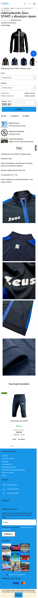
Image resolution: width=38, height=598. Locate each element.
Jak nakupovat (7, 464)
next (36, 404)
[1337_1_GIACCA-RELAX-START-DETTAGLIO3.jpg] (19, 281)
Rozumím (18, 595)
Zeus (8, 25)
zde (34, 592)
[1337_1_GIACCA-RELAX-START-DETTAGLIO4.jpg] (19, 319)
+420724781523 (12, 489)
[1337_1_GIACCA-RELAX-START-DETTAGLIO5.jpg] (19, 357)
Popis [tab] (19, 147)
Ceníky (4, 475)
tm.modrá (21, 439)
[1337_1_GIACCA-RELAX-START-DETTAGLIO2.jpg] (19, 243)
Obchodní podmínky (9, 467)
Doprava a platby (8, 473)
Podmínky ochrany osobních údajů (13, 470)
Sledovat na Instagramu (17, 575)
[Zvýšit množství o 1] (34, 103)
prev (1, 404)
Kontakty (5, 456)
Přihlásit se (8, 534)
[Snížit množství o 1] (25, 103)
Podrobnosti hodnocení (8, 23)
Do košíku (19, 109)
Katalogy (5, 461)
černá (14, 439)
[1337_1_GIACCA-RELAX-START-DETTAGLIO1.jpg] (19, 204)
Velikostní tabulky (8, 459)
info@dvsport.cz (12, 485)
